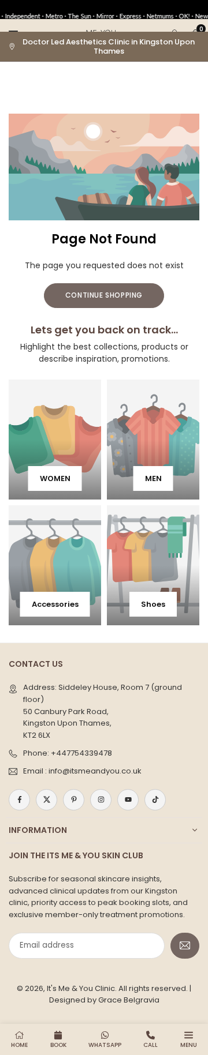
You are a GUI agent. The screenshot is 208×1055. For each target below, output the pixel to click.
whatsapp (104, 1045)
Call (150, 1045)
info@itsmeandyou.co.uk (95, 770)
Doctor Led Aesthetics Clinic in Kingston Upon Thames (109, 46)
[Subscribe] (184, 946)
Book (58, 1045)
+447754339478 (81, 753)
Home (19, 1045)
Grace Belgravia (128, 999)
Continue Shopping (104, 295)
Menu (188, 1045)
